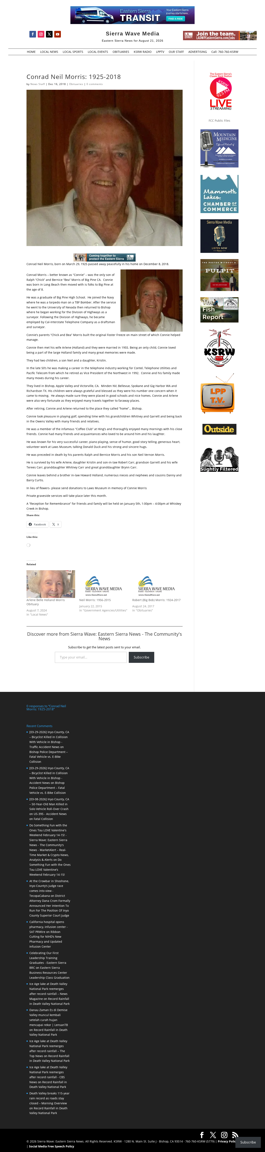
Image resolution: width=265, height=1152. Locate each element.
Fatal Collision (43, 819)
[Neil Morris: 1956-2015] (103, 584)
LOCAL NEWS (49, 52)
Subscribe (141, 657)
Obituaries (76, 84)
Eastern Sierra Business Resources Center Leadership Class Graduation (49, 973)
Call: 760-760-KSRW (224, 52)
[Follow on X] (49, 34)
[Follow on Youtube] (57, 34)
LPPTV (160, 52)
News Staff (37, 84)
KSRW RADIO (143, 52)
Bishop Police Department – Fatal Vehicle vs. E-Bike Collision (48, 757)
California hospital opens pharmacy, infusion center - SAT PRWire (48, 927)
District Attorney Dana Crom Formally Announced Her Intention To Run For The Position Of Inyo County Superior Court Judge (49, 905)
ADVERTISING (197, 52)
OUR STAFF (176, 52)
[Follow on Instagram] (41, 34)
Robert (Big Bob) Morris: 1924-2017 (156, 600)
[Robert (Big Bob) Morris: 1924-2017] (156, 584)
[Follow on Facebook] (32, 34)
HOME (31, 52)
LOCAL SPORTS (73, 52)
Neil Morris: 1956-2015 (95, 600)
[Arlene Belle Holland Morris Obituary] (50, 584)
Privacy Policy (227, 1141)
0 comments (95, 84)
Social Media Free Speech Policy (51, 1146)
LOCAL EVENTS (98, 52)
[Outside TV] (219, 433)
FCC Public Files (219, 120)
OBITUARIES (121, 52)
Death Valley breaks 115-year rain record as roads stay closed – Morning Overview (49, 1098)
